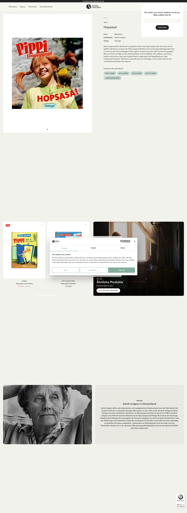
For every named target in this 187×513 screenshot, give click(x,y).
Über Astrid (33, 7)
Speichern (162, 27)
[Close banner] (134, 241)
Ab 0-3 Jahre (110, 73)
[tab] (47, 129)
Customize (92, 270)
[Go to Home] (93, 6)
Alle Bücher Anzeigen (108, 290)
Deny (65, 270)
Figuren (22, 7)
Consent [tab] (64, 248)
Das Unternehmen (46, 7)
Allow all (121, 270)
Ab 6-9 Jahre (136, 73)
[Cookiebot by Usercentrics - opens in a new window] (121, 241)
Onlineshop (13, 7)
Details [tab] (93, 248)
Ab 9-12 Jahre (150, 73)
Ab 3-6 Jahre (123, 73)
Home (105, 18)
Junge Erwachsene (112, 78)
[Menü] (184, 494)
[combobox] (162, 21)
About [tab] (123, 248)
